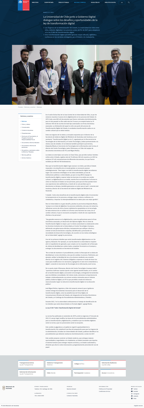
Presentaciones (26, 133)
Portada (20, 107)
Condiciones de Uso (104, 391)
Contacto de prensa (27, 130)
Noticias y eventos (80, 2)
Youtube (135, 391)
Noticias (39, 107)
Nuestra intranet (71, 389)
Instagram (136, 394)
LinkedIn (135, 396)
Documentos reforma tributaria (30, 142)
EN (122, 2)
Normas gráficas (26, 155)
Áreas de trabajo (64, 2)
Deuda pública (95, 2)
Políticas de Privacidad (105, 389)
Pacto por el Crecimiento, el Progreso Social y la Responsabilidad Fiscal (30, 137)
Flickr (134, 398)
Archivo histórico (26, 158)
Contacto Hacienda (72, 395)
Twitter (135, 389)
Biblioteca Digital (110, 2)
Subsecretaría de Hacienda (48, 2)
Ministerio (35, 2)
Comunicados (26, 127)
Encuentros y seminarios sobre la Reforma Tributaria (30, 151)
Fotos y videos (26, 124)
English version (138, 405)
